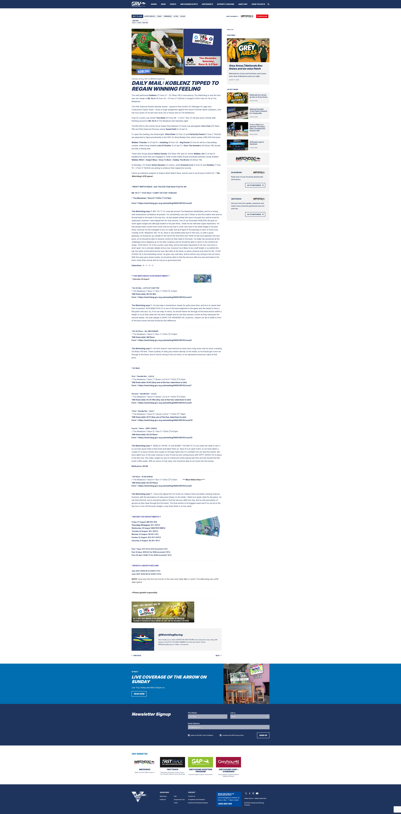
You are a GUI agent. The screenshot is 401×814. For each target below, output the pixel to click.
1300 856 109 (225, 804)
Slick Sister (170, 134)
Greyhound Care (179, 799)
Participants (207, 4)
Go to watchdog (254, 185)
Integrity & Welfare (225, 4)
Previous (137, 655)
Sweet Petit (171, 129)
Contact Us (191, 796)
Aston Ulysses (158, 165)
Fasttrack (163, 799)
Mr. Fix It (151, 98)
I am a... (233, 713)
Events (173, 4)
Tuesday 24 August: (140, 531)
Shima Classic (160, 154)
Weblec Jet (199, 154)
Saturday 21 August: (140, 541)
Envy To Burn (165, 160)
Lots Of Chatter (164, 145)
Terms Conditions (207, 735)
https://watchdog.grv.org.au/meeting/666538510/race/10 (165, 420)
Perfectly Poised (197, 134)
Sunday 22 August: (139, 537)
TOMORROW (167, 16)
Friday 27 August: (139, 522)
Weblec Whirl (138, 160)
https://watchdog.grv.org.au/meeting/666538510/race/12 (165, 437)
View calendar (231, 16)
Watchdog (163, 796)
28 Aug (182, 16)
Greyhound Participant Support (198, 803)
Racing (154, 4)
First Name (192, 713)
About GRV (242, 4)
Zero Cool (205, 126)
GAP (175, 796)
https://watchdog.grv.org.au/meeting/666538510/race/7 (165, 385)
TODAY (159, 16)
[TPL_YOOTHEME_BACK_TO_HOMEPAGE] (139, 4)
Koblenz (153, 95)
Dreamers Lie (187, 165)
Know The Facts (258, 4)
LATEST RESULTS (149, 16)
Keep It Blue (151, 160)
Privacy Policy (239, 735)
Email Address (194, 723)
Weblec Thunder (139, 142)
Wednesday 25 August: (141, 528)
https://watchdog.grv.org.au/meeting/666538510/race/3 (165, 297)
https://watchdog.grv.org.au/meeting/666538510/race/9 (165, 403)
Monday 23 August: (140, 534)
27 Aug (175, 16)
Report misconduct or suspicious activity (226, 794)
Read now (139, 694)
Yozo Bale (160, 118)
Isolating (164, 142)
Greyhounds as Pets (188, 4)
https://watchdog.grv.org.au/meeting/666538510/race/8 (165, 203)
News (163, 4)
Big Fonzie (185, 142)
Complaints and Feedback (196, 799)
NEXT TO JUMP (137, 16)
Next (218, 655)
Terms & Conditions (260, 798)
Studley (210, 165)
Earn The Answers (192, 145)
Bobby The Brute (181, 160)
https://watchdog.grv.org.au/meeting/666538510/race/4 (165, 340)
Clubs (176, 803)
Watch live (263, 16)
